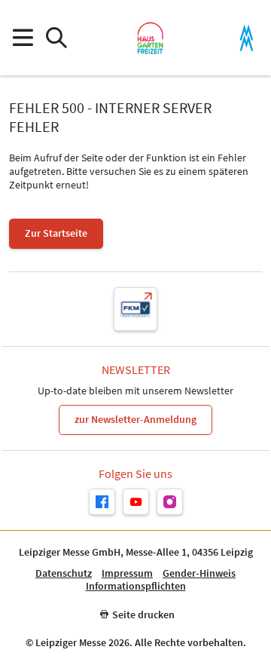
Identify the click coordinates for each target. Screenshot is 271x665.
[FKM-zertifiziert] (135, 309)
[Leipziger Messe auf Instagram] (170, 502)
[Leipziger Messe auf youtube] (136, 502)
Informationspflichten (136, 586)
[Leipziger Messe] (246, 38)
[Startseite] (150, 37)
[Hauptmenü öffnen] (22, 38)
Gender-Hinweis (199, 573)
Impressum (127, 573)
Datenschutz (63, 573)
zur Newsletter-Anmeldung (135, 419)
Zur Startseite (56, 233)
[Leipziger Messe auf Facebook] (102, 502)
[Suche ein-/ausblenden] (56, 38)
